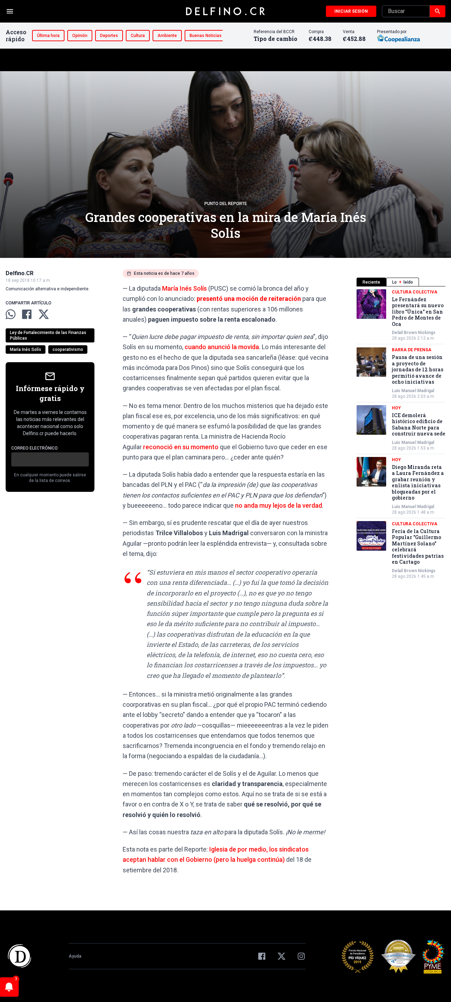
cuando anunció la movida (222, 347)
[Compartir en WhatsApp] (11, 314)
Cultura (138, 35)
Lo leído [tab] (402, 282)
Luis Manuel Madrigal (413, 390)
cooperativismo (67, 349)
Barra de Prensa (411, 350)
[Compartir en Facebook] (26, 314)
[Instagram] (301, 956)
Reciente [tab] (371, 282)
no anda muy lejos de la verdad (278, 505)
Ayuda (75, 956)
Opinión (79, 35)
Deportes (109, 35)
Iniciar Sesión (351, 11)
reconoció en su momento (180, 447)
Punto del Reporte (225, 203)
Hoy (396, 408)
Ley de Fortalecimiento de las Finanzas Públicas (48, 335)
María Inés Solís (25, 349)
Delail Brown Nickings (413, 332)
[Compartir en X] (43, 314)
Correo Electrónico (34, 448)
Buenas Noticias (206, 35)
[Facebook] (262, 956)
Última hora (48, 35)
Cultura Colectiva (414, 292)
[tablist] (401, 282)
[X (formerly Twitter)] (281, 956)
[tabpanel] (401, 434)
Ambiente (167, 35)
